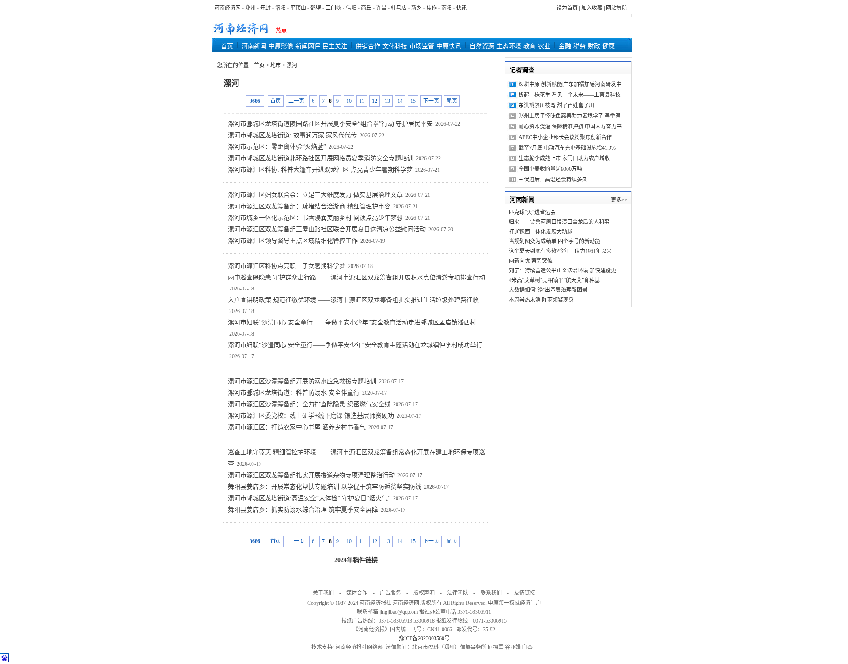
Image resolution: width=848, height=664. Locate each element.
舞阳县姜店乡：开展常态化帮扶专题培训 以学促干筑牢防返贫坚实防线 (324, 486)
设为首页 (567, 8)
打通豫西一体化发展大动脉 (540, 232)
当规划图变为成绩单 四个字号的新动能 (554, 241)
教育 (529, 46)
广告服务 (390, 593)
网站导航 (616, 8)
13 (387, 101)
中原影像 (281, 46)
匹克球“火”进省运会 (532, 212)
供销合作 (368, 46)
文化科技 (394, 46)
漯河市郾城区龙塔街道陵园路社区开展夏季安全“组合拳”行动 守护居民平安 (330, 124)
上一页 (296, 101)
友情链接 (524, 593)
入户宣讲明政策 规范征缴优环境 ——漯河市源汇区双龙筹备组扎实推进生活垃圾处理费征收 (353, 300)
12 (374, 101)
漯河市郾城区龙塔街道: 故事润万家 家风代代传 (292, 135)
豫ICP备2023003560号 (424, 638)
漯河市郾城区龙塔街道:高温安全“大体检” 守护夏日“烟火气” (309, 498)
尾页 (452, 101)
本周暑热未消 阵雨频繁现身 (541, 300)
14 (400, 101)
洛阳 (280, 8)
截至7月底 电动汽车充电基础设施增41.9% (567, 148)
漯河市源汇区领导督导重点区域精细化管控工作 (293, 241)
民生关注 (334, 46)
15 (413, 101)
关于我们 (323, 593)
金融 (565, 46)
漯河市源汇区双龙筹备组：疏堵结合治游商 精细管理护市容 (309, 206)
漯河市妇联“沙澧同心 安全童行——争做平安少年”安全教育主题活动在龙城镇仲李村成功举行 (355, 345)
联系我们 (491, 593)
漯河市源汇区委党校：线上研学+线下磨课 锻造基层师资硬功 (311, 415)
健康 (608, 46)
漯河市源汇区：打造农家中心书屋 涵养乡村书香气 (297, 427)
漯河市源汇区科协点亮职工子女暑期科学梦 (286, 266)
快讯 (461, 8)
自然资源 (481, 46)
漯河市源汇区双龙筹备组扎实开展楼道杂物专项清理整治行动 (311, 475)
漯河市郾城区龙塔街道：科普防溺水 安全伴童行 (294, 392)
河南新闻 (254, 46)
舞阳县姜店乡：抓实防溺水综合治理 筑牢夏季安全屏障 (303, 509)
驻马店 (399, 8)
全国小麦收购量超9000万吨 (550, 169)
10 (349, 101)
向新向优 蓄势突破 (531, 261)
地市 (275, 65)
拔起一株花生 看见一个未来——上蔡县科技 (570, 95)
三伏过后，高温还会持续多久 (553, 180)
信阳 (351, 8)
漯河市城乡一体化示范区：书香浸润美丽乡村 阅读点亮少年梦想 (315, 218)
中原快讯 (448, 46)
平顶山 (298, 8)
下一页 (431, 101)
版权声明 (424, 593)
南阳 (446, 8)
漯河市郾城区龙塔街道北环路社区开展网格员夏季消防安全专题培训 (320, 158)
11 (361, 101)
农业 (544, 46)
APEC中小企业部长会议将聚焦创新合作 (565, 137)
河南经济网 (227, 8)
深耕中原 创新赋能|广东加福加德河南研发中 (570, 84)
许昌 (381, 8)
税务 (579, 46)
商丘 (366, 8)
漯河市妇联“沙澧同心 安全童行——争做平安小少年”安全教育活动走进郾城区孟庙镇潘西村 (352, 322)
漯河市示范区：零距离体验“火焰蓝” (277, 146)
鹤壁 (315, 8)
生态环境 (508, 46)
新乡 (416, 8)
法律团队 (457, 593)
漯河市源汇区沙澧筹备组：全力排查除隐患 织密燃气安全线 (309, 404)
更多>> (619, 200)
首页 (227, 46)
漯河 (292, 65)
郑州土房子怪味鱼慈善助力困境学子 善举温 (570, 116)
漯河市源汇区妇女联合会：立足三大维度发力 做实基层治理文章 (315, 195)
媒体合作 (356, 593)
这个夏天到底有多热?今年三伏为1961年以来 (560, 251)
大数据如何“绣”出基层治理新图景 (548, 290)
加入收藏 (591, 8)
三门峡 (333, 8)
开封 (265, 8)
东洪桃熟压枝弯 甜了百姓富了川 (556, 105)
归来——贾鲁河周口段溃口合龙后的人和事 (559, 222)
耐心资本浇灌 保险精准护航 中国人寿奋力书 (570, 127)
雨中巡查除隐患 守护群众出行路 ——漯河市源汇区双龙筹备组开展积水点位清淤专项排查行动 (356, 277)
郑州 (250, 8)
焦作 (431, 8)
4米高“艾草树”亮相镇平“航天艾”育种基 (554, 280)
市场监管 (421, 46)
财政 (594, 46)
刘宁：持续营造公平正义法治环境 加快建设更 (562, 271)
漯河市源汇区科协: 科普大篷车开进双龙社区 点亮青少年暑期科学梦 (320, 169)
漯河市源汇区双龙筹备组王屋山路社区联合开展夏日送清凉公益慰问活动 (327, 229)
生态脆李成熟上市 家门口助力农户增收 (564, 158)
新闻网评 (307, 46)
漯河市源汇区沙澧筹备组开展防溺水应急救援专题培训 (302, 381)
